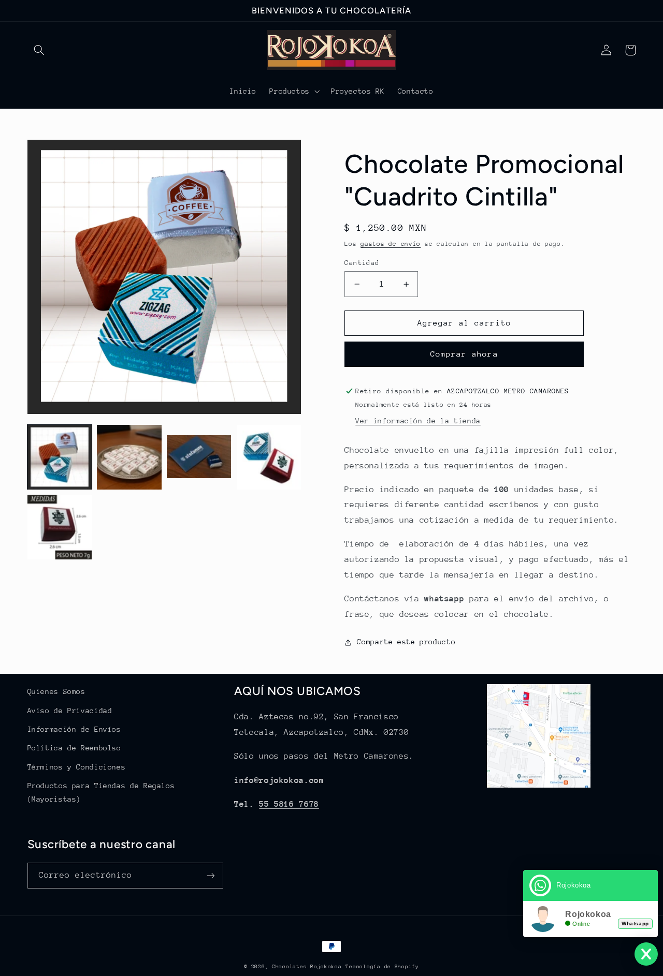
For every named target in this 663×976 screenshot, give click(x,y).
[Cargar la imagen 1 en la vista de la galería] (59, 457)
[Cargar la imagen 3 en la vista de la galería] (199, 457)
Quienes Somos (56, 691)
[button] (39, 50)
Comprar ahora (464, 353)
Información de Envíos (74, 729)
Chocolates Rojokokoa (307, 967)
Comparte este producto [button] (406, 642)
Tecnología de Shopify (382, 967)
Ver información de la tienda (418, 421)
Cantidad (361, 263)
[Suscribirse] (210, 875)
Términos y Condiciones (76, 767)
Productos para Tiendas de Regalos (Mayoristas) (101, 792)
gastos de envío (391, 243)
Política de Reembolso (74, 748)
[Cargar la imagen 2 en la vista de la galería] (129, 457)
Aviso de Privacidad (69, 710)
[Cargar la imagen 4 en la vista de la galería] (269, 457)
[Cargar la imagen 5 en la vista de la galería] (59, 527)
